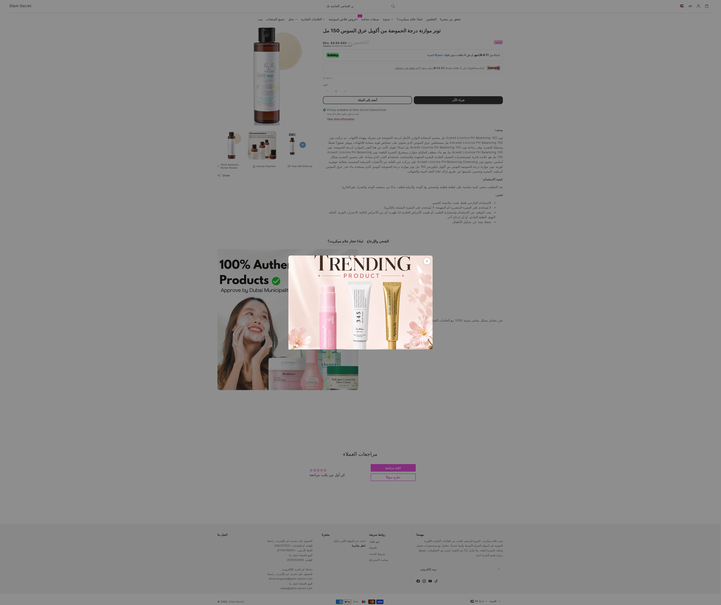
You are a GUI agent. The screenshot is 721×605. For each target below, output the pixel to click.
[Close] (427, 261)
